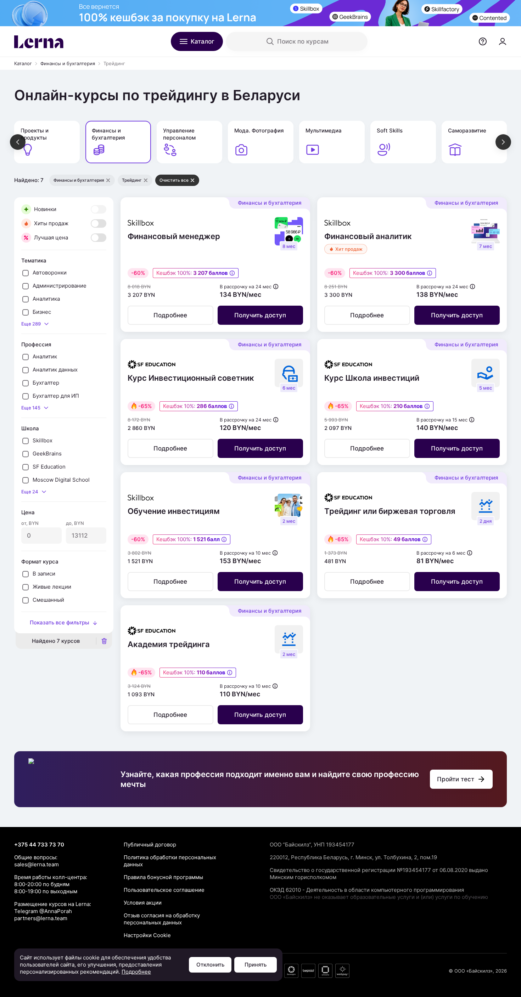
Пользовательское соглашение (164, 889)
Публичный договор (150, 844)
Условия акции (143, 902)
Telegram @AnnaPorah (43, 911)
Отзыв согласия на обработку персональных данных (162, 919)
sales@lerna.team (36, 864)
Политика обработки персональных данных (170, 861)
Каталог (23, 63)
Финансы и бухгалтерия (67, 63)
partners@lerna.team (40, 918)
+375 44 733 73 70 (39, 844)
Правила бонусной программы (163, 877)
